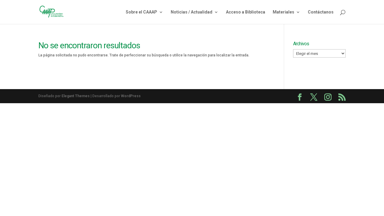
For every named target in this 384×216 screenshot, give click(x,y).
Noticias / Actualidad (191, 12)
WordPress (131, 96)
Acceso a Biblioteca (245, 12)
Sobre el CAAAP (141, 12)
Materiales (283, 12)
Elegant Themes (76, 96)
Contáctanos (321, 12)
